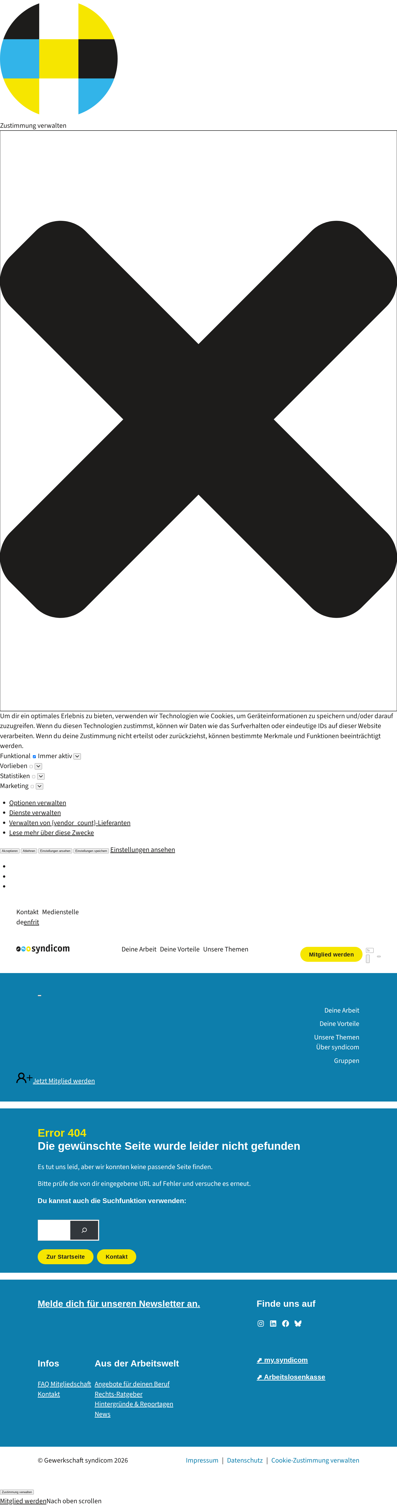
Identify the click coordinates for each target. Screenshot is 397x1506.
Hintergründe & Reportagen (134, 1404)
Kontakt (117, 1256)
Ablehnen (29, 851)
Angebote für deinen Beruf (132, 1384)
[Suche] (84, 1230)
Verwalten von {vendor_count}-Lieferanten (69, 823)
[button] (198, 421)
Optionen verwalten (37, 803)
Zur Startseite (65, 1256)
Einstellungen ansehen (55, 851)
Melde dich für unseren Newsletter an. (119, 1304)
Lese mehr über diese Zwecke (51, 833)
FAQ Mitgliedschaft (64, 1384)
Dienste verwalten (35, 813)
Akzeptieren (10, 851)
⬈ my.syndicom (282, 1360)
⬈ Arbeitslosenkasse (291, 1377)
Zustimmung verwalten (17, 1492)
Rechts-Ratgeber (118, 1394)
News (103, 1414)
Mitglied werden (23, 1501)
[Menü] (379, 956)
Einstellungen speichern (91, 851)
